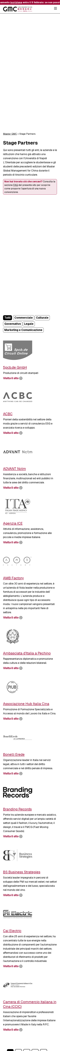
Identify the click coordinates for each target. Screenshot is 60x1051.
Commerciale (23, 318)
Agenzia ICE (13, 523)
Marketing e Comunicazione (23, 330)
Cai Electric (12, 930)
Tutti (7, 318)
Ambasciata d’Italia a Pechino (27, 653)
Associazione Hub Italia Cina (26, 703)
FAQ (15, 185)
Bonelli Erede (14, 754)
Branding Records (17, 809)
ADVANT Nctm (14, 468)
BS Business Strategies (21, 872)
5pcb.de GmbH (15, 367)
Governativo (12, 324)
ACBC (8, 414)
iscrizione (15, 2)
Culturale (42, 318)
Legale (28, 324)
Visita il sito (11, 378)
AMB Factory (13, 578)
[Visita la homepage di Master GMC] (17, 9)
